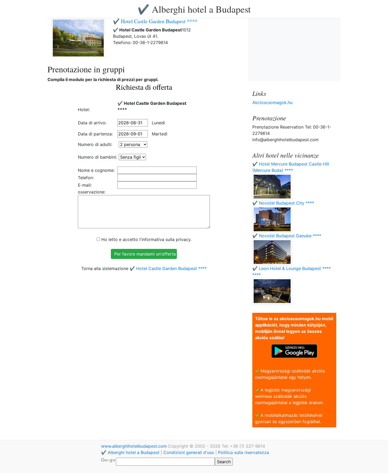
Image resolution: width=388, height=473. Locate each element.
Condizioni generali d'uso (188, 452)
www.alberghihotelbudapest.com (134, 446)
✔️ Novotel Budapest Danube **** (286, 235)
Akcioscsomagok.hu (272, 102)
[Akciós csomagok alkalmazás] (294, 350)
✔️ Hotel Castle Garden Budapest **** (155, 21)
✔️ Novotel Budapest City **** (283, 203)
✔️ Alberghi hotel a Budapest (194, 9)
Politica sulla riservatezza (243, 452)
